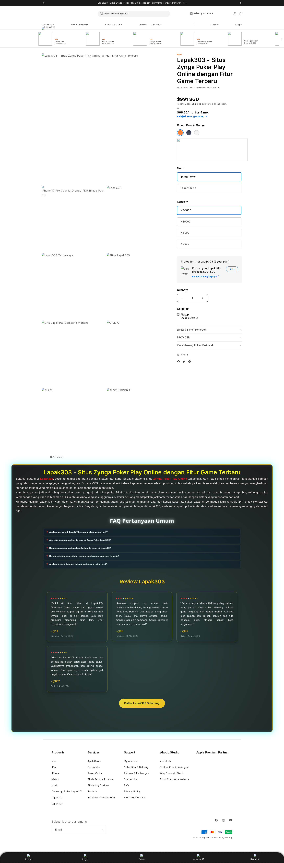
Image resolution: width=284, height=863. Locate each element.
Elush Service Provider (101, 779)
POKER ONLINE (79, 24)
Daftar (142, 859)
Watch (55, 779)
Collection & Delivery (136, 767)
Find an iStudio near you (174, 767)
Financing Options (98, 785)
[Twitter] (184, 362)
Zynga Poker (188, 176)
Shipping (196, 104)
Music (55, 785)
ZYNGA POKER (113, 24)
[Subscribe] (102, 830)
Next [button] (240, 3)
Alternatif (198, 859)
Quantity (182, 290)
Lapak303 (48, 24)
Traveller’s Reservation (101, 797)
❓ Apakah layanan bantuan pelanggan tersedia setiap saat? (76, 564)
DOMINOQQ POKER (150, 24)
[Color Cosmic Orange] (180, 132)
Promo (28, 859)
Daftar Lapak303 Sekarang (142, 703)
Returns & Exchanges (136, 773)
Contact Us (130, 779)
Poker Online (188, 188)
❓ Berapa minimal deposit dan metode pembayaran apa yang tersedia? (82, 556)
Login (85, 859)
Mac (54, 761)
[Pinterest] (190, 362)
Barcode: (201, 88)
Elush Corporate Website (174, 779)
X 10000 (185, 221)
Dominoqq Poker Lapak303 (67, 791)
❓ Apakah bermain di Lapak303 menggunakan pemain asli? (77, 532)
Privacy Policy (132, 791)
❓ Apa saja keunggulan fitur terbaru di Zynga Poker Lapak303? (78, 540)
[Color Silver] (196, 132)
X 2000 (184, 243)
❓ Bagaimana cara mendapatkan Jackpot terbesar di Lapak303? (78, 548)
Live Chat (255, 859)
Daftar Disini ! (179, 3)
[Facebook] (179, 362)
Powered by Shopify (222, 838)
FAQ (126, 785)
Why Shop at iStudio (172, 773)
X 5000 (184, 232)
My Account (131, 761)
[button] (48, 24)
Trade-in (93, 791)
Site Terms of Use (134, 797)
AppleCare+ (94, 761)
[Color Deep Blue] (188, 132)
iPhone (56, 773)
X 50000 (186, 210)
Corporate (94, 767)
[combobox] (134, 14)
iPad (54, 767)
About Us (165, 761)
